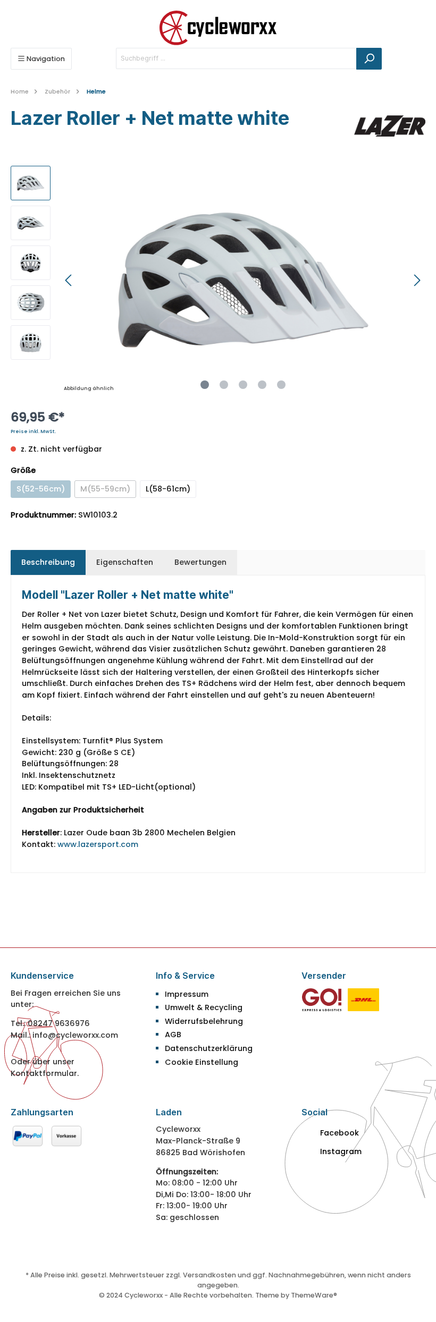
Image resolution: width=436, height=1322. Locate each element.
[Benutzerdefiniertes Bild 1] (321, 999)
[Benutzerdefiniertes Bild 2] (363, 999)
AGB (173, 1034)
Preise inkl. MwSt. (33, 431)
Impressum (186, 994)
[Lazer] (389, 126)
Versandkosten (209, 1274)
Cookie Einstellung (201, 1062)
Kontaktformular (44, 1073)
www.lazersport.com (97, 844)
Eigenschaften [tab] (124, 562)
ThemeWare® (314, 1295)
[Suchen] (369, 59)
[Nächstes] (417, 280)
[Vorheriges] (69, 280)
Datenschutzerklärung (209, 1048)
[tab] (48, 562)
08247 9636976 (59, 1023)
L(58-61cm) (168, 489)
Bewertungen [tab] (200, 562)
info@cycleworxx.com (75, 1035)
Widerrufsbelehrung (204, 1021)
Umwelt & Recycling (203, 1007)
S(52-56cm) (40, 489)
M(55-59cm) (105, 489)
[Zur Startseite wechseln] (218, 28)
